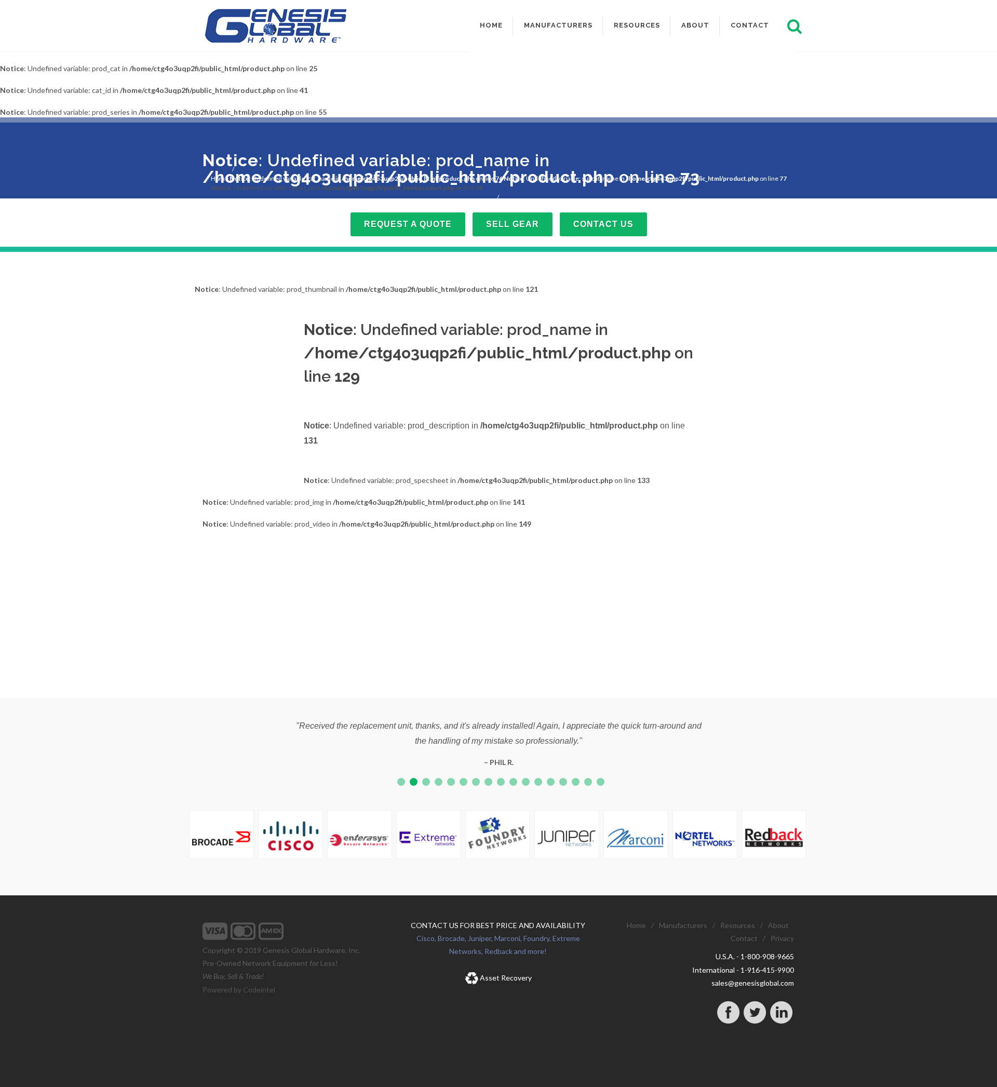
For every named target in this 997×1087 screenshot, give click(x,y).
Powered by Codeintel (239, 989)
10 (513, 782)
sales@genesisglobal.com (752, 982)
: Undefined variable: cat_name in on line (366, 178)
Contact (744, 938)
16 (588, 782)
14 (563, 782)
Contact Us (603, 224)
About (778, 925)
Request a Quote (408, 224)
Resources (737, 925)
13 (551, 782)
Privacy (782, 938)
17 (600, 782)
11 (526, 782)
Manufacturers (683, 925)
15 (576, 782)
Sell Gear (512, 224)
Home (219, 178)
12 (538, 782)
